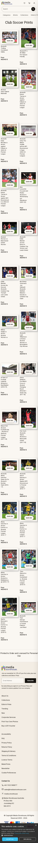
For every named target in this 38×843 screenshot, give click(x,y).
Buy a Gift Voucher (8, 726)
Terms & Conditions (9, 755)
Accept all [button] (10, 839)
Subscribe (30, 680)
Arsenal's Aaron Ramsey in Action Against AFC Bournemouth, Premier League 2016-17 (24, 481)
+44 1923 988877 (10, 785)
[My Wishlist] (24, 3)
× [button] (36, 825)
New (3, 713)
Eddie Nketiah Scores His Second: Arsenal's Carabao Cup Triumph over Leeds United (5, 289)
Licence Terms (7, 760)
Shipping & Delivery (8, 751)
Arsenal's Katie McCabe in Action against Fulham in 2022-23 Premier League (4, 146)
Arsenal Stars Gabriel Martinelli (5, 91)
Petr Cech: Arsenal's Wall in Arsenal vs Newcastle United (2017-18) (23, 436)
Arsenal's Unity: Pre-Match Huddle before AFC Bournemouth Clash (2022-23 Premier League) (24, 147)
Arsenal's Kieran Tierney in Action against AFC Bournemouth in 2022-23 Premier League (5, 198)
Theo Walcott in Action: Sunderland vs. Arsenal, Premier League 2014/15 (23, 578)
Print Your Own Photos (10, 722)
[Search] (33, 9)
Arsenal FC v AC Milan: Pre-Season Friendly (24, 53)
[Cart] (29, 3)
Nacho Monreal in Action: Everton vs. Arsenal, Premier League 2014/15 (4, 625)
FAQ (3, 738)
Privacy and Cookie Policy (22, 833)
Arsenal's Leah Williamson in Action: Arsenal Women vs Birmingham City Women (24, 339)
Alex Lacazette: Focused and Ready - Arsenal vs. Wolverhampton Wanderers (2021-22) (24, 194)
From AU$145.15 (4, 58)
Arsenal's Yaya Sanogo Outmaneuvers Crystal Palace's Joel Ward (24, 621)
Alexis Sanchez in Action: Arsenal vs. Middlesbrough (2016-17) (5, 577)
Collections (24, 15)
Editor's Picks (6, 704)
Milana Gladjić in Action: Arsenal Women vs (4, 333)
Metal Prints (6, 764)
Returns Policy (7, 747)
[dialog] (19, 833)
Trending (5, 709)
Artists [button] (15, 15)
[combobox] (16, 9)
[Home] (8, 3)
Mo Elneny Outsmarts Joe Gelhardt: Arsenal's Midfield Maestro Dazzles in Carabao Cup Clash (24, 290)
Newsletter (6, 768)
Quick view (10, 40)
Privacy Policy (7, 743)
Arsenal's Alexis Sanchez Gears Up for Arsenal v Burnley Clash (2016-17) (5, 480)
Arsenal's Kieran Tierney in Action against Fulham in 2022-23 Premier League (23, 100)
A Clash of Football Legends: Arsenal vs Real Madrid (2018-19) (4, 382)
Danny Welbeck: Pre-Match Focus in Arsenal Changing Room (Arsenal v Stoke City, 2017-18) (23, 386)
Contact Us (6, 781)
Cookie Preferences (9, 773)
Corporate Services (9, 717)
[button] (19, 835)
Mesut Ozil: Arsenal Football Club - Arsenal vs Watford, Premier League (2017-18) (5, 432)
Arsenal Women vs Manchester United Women (4, 240)
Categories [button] (6, 15)
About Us (5, 696)
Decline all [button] (27, 839)
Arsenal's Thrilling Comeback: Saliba (4, 49)
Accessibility (6, 734)
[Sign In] (34, 3)
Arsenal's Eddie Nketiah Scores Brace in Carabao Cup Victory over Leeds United (24, 243)
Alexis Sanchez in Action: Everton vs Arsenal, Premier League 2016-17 (4, 528)
